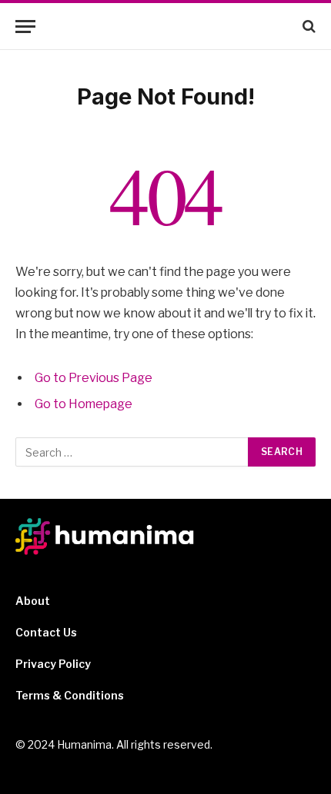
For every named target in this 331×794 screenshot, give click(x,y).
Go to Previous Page (93, 377)
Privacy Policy (53, 663)
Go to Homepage (83, 404)
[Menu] (25, 26)
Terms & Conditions (69, 695)
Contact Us (46, 632)
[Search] (307, 26)
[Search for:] (132, 452)
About (32, 600)
